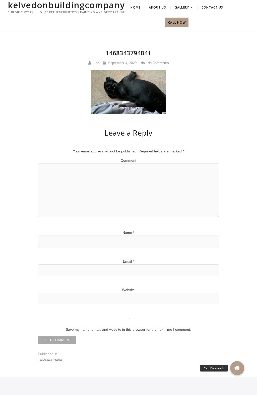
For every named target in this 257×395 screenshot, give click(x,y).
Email (128, 261)
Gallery (182, 7)
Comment (128, 160)
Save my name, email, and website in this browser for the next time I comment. (128, 329)
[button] (237, 368)
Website (128, 290)
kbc (96, 63)
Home (135, 7)
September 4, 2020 (122, 63)
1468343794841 (128, 53)
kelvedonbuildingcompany (66, 5)
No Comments (157, 63)
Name (128, 233)
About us (157, 7)
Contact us (212, 7)
